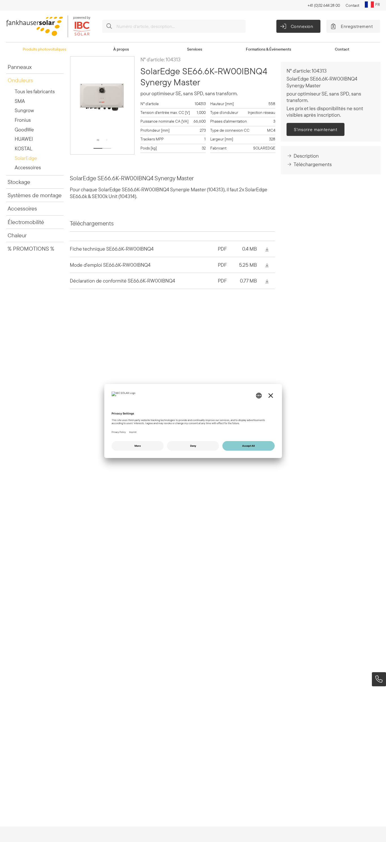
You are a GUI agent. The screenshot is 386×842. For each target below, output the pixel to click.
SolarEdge (26, 158)
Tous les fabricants (35, 91)
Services (194, 49)
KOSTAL (23, 148)
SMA (20, 101)
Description (306, 156)
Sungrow (24, 110)
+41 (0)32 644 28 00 (323, 5)
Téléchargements (313, 164)
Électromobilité (26, 221)
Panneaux (20, 66)
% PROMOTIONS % (31, 248)
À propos (121, 49)
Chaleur (17, 235)
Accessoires (28, 167)
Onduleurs (20, 80)
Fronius (23, 120)
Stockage (19, 181)
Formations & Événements (268, 49)
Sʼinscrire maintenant (315, 129)
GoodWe (24, 129)
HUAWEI (24, 139)
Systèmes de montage (35, 195)
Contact (352, 5)
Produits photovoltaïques (44, 49)
